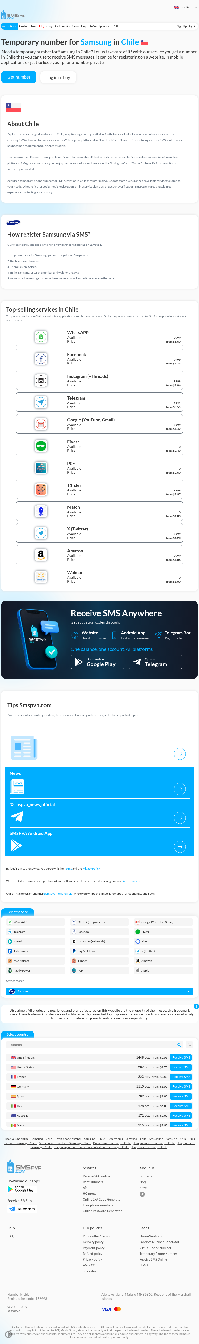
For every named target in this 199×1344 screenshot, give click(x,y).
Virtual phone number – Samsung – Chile (65, 1143)
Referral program (100, 26)
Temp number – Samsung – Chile (154, 1143)
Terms (68, 868)
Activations (9, 26)
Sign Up (182, 26)
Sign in (192, 26)
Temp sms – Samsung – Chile (149, 1147)
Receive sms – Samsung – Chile (127, 1139)
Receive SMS (181, 1057)
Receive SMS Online (153, 1259)
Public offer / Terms (96, 1236)
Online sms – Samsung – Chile (112, 1143)
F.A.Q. (11, 1236)
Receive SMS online (96, 1176)
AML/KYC (89, 1265)
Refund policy (92, 1254)
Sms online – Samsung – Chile (168, 1139)
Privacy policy (92, 1259)
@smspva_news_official (58, 893)
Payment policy (93, 1248)
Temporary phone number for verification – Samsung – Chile (91, 1147)
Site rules (89, 1271)
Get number (18, 77)
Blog (143, 1182)
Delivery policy (93, 1242)
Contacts (146, 1176)
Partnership (62, 26)
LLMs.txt (145, 1265)
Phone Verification (153, 1236)
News (75, 26)
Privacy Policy (91, 868)
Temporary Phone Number (158, 1254)
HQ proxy (89, 1193)
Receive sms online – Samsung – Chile (29, 1139)
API (116, 26)
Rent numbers (28, 26)
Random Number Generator (159, 1242)
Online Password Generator (102, 1211)
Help (84, 26)
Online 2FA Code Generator (102, 1199)
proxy (45, 26)
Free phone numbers (98, 1205)
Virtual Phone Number (155, 1248)
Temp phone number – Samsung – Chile (80, 1139)
